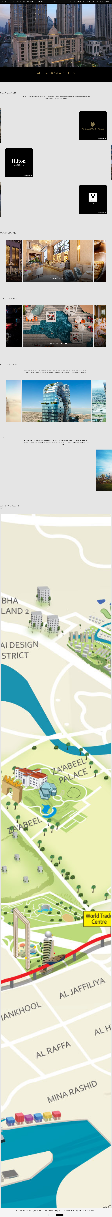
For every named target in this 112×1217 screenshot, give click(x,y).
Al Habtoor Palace (8, 1)
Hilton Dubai (20, 1)
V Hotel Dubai (31, 1)
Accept (52, 1215)
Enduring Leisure (57, 345)
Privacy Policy (77, 1211)
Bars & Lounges (56, 280)
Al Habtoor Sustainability (56, 487)
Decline (60, 1215)
